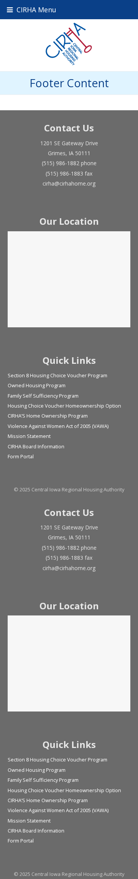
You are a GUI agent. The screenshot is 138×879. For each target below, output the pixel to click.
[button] (69, 9)
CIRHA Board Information (36, 446)
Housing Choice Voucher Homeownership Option (64, 405)
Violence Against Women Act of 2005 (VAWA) (58, 426)
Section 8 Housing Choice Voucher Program (57, 375)
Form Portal (21, 456)
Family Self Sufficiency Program (43, 395)
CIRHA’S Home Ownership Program (48, 415)
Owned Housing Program (37, 385)
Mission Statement (29, 436)
